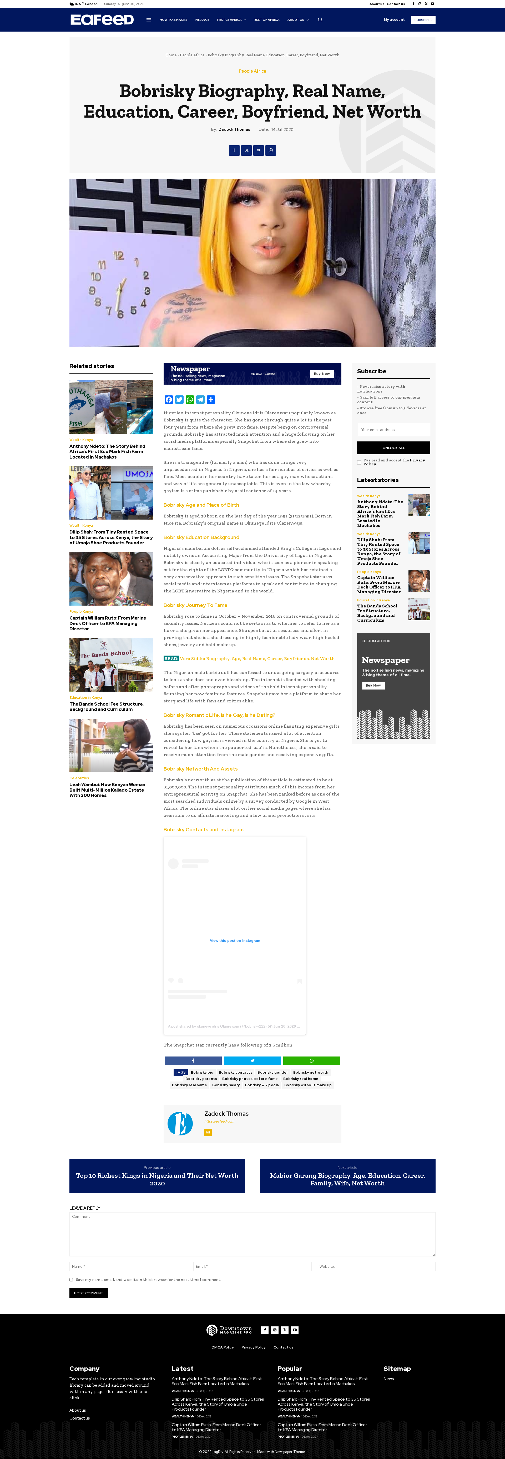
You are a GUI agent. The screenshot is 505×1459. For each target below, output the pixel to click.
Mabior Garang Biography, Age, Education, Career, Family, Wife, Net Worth (347, 1179)
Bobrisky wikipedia (262, 1085)
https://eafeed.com (219, 1121)
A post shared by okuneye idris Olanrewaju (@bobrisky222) (217, 1026)
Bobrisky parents (201, 1078)
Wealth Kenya (81, 439)
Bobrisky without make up (308, 1085)
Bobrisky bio (202, 1072)
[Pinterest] (258, 150)
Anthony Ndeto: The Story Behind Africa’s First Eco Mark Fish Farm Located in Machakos (107, 451)
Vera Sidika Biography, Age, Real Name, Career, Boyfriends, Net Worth (257, 658)
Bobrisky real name (189, 1085)
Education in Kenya (85, 697)
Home (170, 55)
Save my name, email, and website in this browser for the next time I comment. (148, 1279)
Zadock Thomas (234, 129)
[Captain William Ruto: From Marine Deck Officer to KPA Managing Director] (111, 579)
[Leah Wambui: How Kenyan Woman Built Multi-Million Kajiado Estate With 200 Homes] (111, 745)
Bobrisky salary (226, 1085)
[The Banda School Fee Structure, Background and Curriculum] (111, 665)
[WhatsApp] (270, 150)
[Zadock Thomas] (183, 1123)
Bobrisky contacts (235, 1072)
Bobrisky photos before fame (250, 1078)
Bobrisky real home (301, 1078)
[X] (426, 4)
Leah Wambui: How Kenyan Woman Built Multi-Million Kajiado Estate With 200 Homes (107, 790)
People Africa (192, 55)
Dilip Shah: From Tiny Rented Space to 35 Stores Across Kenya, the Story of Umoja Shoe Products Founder (111, 537)
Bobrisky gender (272, 1072)
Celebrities (79, 778)
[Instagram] (420, 4)
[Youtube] (432, 4)
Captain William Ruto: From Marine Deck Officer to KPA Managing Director (107, 623)
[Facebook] (413, 4)
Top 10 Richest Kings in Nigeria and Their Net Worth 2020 (157, 1179)
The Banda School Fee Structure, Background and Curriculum (106, 706)
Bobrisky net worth (311, 1072)
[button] (320, 19)
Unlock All (394, 448)
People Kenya (81, 611)
